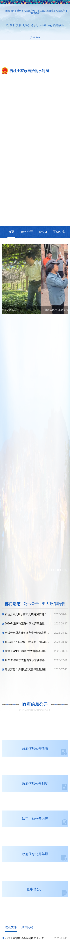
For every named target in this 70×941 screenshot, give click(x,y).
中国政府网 (8, 10)
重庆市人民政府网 (26, 10)
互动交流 (59, 231)
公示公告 (31, 603)
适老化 (34, 25)
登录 (12, 25)
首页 (11, 231)
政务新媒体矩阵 (56, 25)
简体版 (42, 25)
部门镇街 (35, 13)
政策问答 (27, 927)
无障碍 (25, 25)
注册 (18, 25)
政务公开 (27, 231)
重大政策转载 (53, 603)
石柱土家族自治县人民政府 (51, 10)
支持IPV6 (35, 37)
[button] (47, 570)
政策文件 (11, 927)
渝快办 (43, 231)
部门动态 (13, 603)
